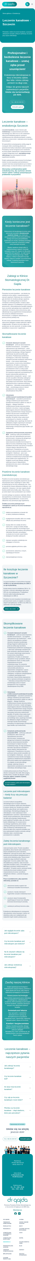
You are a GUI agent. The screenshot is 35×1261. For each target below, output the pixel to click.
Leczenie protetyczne (7, 1258)
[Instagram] (19, 1213)
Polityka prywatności (23, 1254)
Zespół (21, 1238)
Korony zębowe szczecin (23, 1223)
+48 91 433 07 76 (17, 1164)
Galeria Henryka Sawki (24, 1242)
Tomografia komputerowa (7, 1223)
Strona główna (7, 13)
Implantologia (7, 1253)
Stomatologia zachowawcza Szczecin (7, 1234)
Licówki (21, 1219)
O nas (20, 1232)
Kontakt (21, 1249)
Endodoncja (7, 1241)
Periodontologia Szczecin (8, 1246)
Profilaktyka (7, 1226)
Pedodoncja (6, 1228)
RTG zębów (6, 1219)
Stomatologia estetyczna (7, 1238)
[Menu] (32, 4)
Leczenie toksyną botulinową (24, 1229)
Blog (20, 1245)
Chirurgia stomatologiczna (8, 1250)
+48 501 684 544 (16, 1162)
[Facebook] (15, 1213)
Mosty (21, 1226)
